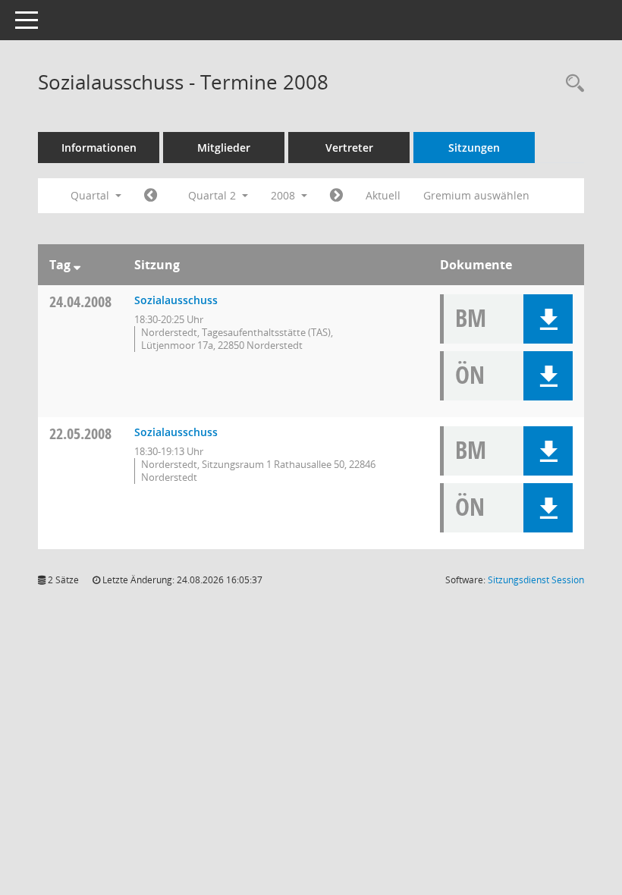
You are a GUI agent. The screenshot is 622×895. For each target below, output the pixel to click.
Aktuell (383, 195)
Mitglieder (223, 147)
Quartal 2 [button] (213, 195)
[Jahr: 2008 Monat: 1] (150, 195)
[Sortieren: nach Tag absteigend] (77, 264)
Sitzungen (474, 147)
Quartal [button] (91, 195)
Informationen (99, 147)
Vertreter (349, 147)
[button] (548, 319)
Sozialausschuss (176, 300)
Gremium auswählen (476, 195)
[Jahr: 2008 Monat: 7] (336, 195)
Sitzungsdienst (536, 579)
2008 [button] (284, 195)
